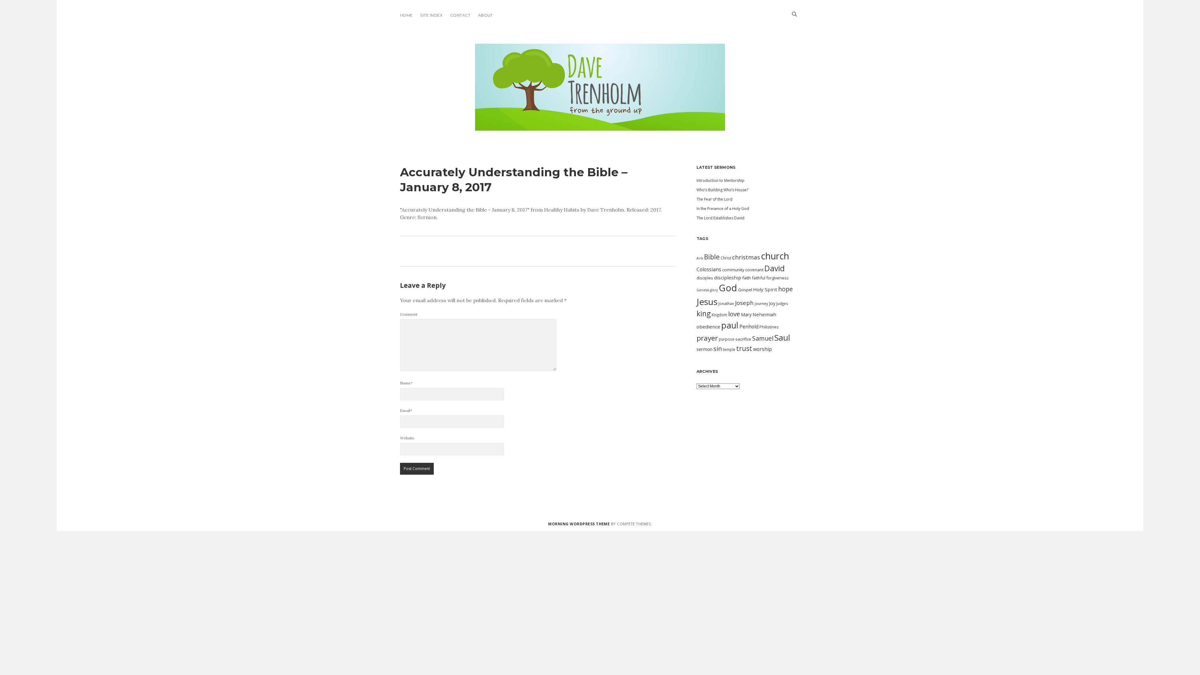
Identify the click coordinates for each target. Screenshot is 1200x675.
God (728, 288)
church (775, 256)
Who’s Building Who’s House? (722, 189)
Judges (782, 303)
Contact (460, 15)
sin (717, 348)
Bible (712, 256)
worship (762, 349)
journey (761, 303)
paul (729, 325)
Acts (700, 258)
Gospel (745, 289)
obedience (708, 326)
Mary (746, 314)
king (704, 313)
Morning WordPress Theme (579, 524)
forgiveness (777, 278)
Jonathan (726, 303)
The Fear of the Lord (714, 199)
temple (729, 349)
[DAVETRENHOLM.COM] (600, 125)
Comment (409, 314)
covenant (754, 269)
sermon (704, 349)
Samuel (762, 338)
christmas (746, 257)
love (734, 313)
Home (406, 15)
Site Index (431, 15)
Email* (406, 410)
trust (744, 348)
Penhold (748, 326)
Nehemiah (764, 314)
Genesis (703, 290)
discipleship (727, 277)
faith (746, 278)
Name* (406, 383)
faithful (758, 278)
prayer (707, 338)
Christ (726, 257)
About (485, 15)
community (733, 269)
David (774, 268)
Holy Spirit (765, 289)
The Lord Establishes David (720, 218)
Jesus (707, 302)
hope (785, 289)
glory (714, 290)
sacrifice (743, 339)
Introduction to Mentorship (720, 180)
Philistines (769, 327)
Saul (782, 337)
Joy (772, 303)
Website (407, 438)
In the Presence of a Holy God (723, 208)
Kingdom (719, 314)
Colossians (709, 269)
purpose (726, 339)
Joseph (744, 303)
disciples (705, 278)
